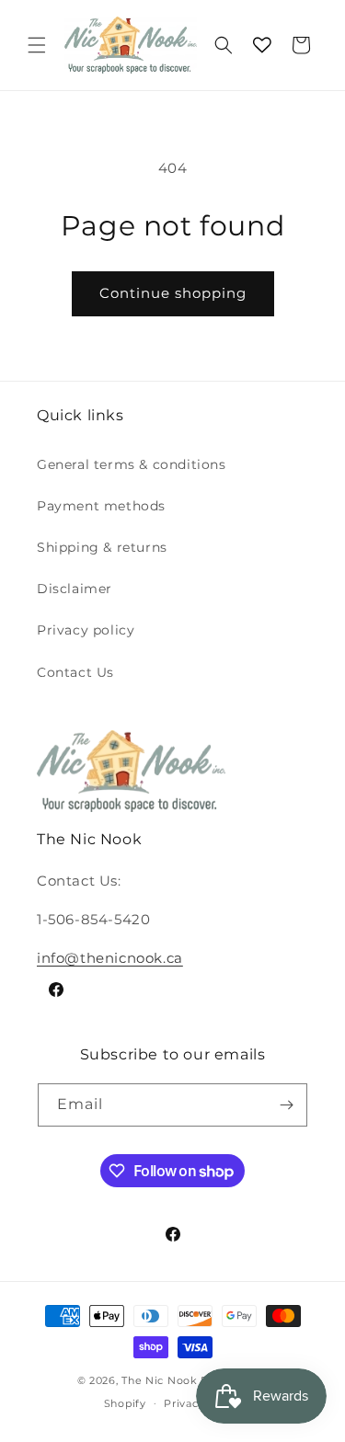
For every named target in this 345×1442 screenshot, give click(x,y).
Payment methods (101, 506)
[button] (37, 45)
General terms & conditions (131, 464)
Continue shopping (173, 293)
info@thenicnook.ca (110, 958)
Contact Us (75, 672)
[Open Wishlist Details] (262, 45)
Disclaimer (74, 588)
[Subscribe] (286, 1105)
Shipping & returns (102, 547)
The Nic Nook (159, 1380)
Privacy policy (85, 630)
